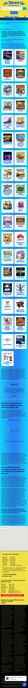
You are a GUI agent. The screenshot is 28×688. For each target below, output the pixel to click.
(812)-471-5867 (11, 17)
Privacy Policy (21, 686)
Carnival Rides (5, 44)
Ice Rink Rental (10, 46)
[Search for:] (12, 8)
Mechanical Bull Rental (8, 47)
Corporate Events (15, 44)
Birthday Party (5, 43)
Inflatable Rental (20, 46)
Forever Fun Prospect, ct (5, 29)
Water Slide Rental (20, 47)
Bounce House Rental (16, 43)
